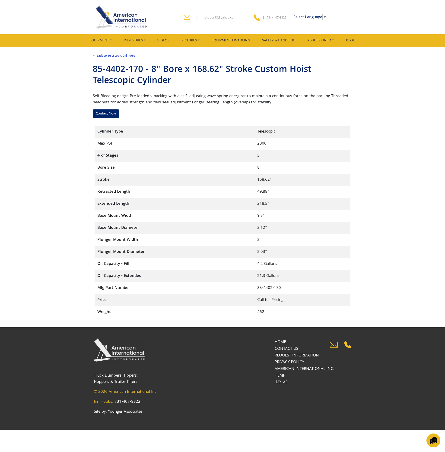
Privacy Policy (289, 362)
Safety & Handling (279, 40)
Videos (163, 40)
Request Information (297, 356)
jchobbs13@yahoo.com (220, 17)
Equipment (99, 40)
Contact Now (106, 113)
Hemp (280, 376)
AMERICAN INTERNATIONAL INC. (304, 369)
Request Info (319, 40)
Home (280, 342)
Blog (351, 40)
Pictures (189, 40)
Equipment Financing (231, 40)
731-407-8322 (127, 402)
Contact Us (286, 349)
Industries (133, 40)
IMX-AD (281, 382)
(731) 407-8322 (276, 17)
